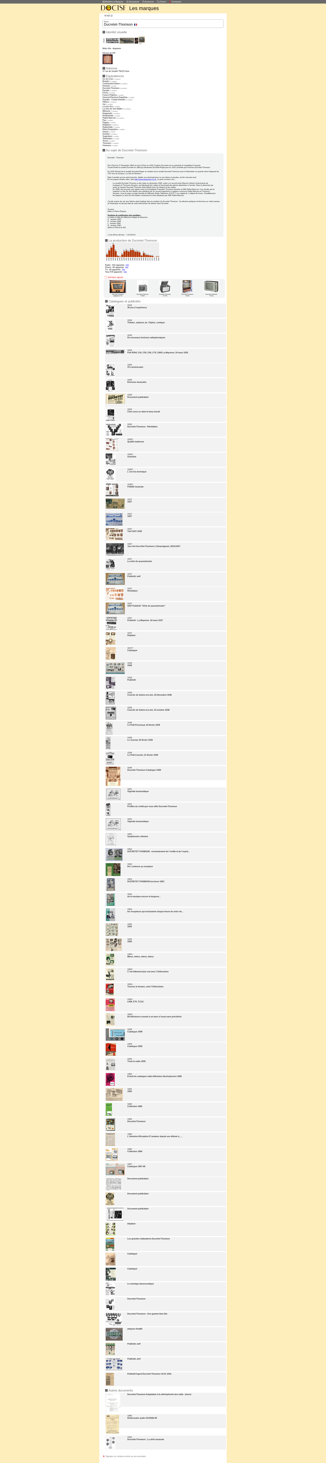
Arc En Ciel (112, 79)
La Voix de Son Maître (117, 109)
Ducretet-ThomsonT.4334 (142, 295)
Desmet (110, 86)
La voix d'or (111, 106)
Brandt (110, 81)
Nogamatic (111, 113)
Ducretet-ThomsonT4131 (211, 295)
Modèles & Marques (114, 2)
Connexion (176, 2)
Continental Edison (115, 83)
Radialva (110, 125)
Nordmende (111, 116)
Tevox (109, 141)
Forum (162, 2)
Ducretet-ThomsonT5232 (187, 295)
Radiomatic (111, 127)
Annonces (149, 2)
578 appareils (118, 272)
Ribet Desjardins (114, 129)
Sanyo (109, 132)
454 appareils (120, 265)
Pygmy (109, 122)
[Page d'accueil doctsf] (113, 11)
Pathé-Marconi (113, 118)
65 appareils (117, 270)
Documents (133, 2)
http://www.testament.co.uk (145, 179)
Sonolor (110, 134)
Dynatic (110, 90)
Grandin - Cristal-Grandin (118, 100)
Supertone (111, 136)
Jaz (108, 104)
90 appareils (120, 267)
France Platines (113, 95)
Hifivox (110, 102)
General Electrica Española (118, 97)
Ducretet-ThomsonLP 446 (165, 295)
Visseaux (110, 145)
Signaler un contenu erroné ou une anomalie (125, 1456)
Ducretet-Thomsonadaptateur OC (118, 295)
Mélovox (110, 111)
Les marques (144, 8)
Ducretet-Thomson (115, 88)
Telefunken (111, 138)
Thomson (111, 143)
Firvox (109, 93)
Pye (108, 120)
